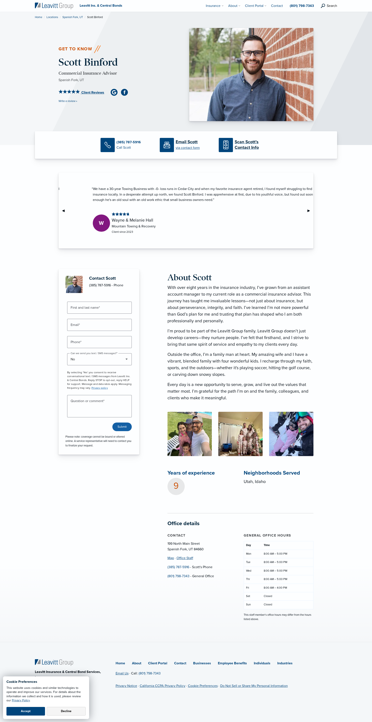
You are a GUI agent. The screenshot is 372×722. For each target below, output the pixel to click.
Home (38, 17)
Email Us (122, 673)
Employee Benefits (232, 663)
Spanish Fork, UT (72, 17)
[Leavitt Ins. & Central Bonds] (54, 5)
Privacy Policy (21, 700)
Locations (52, 17)
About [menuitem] (232, 6)
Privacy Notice (126, 686)
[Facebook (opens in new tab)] (126, 92)
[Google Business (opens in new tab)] (116, 92)
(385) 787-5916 (178, 567)
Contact (180, 663)
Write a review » (68, 101)
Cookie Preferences (203, 686)
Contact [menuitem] (277, 6)
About (136, 663)
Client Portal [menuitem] (254, 6)
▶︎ (310, 210)
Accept (26, 711)
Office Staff (185, 558)
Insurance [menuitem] (213, 6)
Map (170, 558)
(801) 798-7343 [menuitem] (302, 6)
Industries (285, 663)
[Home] (54, 662)
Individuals (262, 663)
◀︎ (65, 210)
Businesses (202, 663)
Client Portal (157, 663)
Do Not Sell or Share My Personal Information (254, 686)
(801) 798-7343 (178, 576)
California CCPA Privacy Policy (162, 686)
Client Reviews (92, 92)
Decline (66, 711)
